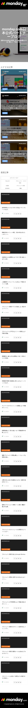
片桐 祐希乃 (6, 71)
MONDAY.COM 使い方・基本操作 (13, 86)
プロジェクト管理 (20, 185)
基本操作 (5, 89)
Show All (7, 181)
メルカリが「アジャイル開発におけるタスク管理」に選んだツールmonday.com (13, 108)
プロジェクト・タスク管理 (21, 182)
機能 (21, 188)
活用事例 (5, 113)
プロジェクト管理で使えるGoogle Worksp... (14, 554)
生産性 (7, 185)
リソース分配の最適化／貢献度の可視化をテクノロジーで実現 (13, 133)
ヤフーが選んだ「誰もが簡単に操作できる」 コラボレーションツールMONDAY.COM (13, 156)
